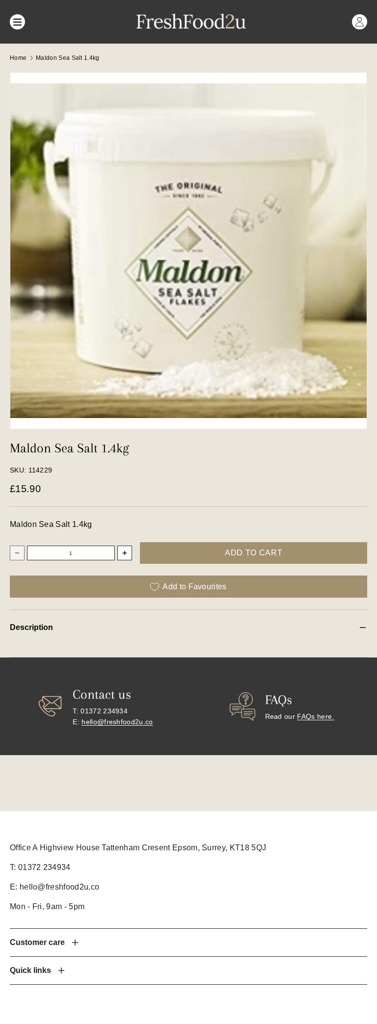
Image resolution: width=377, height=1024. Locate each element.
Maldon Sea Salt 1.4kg (68, 58)
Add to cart (253, 553)
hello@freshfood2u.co (117, 722)
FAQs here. (315, 716)
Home (18, 58)
